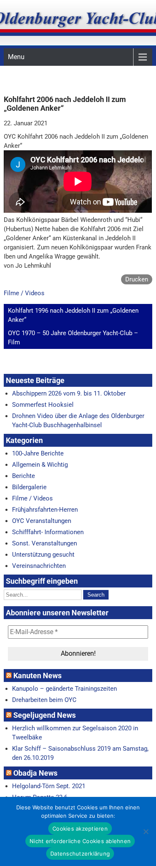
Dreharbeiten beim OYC (44, 700)
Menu (16, 57)
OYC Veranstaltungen (41, 521)
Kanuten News (37, 675)
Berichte (23, 476)
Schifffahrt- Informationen (48, 532)
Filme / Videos (24, 293)
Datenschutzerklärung (80, 853)
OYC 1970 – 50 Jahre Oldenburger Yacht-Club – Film (73, 337)
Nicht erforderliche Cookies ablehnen (80, 841)
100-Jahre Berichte (38, 453)
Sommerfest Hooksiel (43, 404)
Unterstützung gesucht (43, 554)
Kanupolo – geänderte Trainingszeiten (64, 688)
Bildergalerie (29, 487)
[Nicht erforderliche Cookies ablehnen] (145, 831)
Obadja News (35, 773)
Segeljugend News (44, 715)
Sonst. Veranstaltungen (44, 543)
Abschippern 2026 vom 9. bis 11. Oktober (69, 393)
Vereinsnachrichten (39, 566)
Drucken (136, 279)
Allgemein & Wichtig (40, 464)
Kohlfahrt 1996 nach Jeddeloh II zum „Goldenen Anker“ (73, 315)
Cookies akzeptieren (80, 828)
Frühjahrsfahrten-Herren (45, 509)
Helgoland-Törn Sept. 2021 (48, 786)
